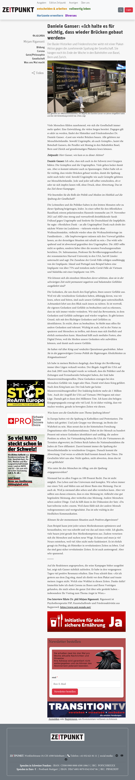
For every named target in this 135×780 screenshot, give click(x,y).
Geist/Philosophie (35, 55)
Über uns (85, 3)
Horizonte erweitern (50, 15)
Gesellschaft (38, 58)
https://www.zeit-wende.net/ (75, 607)
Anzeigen (73, 3)
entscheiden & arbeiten (52, 8)
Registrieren (71, 719)
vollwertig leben (80, 8)
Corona (41, 51)
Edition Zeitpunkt (57, 3)
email (54, 678)
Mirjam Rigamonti (34, 41)
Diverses (71, 15)
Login (128, 10)
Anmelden (54, 719)
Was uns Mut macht (34, 62)
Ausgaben (41, 3)
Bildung (41, 47)
